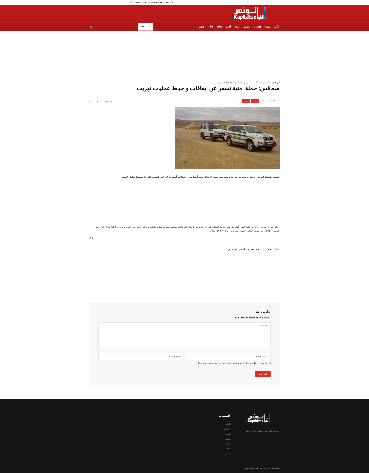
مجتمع (246, 101)
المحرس (266, 249)
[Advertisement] (193, 205)
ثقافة (228, 448)
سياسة (227, 429)
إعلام (228, 453)
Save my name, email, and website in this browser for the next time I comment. (233, 363)
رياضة (228, 443)
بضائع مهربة (253, 249)
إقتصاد (228, 434)
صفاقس (231, 249)
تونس (255, 101)
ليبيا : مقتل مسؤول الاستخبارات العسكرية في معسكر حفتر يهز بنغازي (137, 2)
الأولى (228, 424)
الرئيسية (276, 82)
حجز (241, 249)
